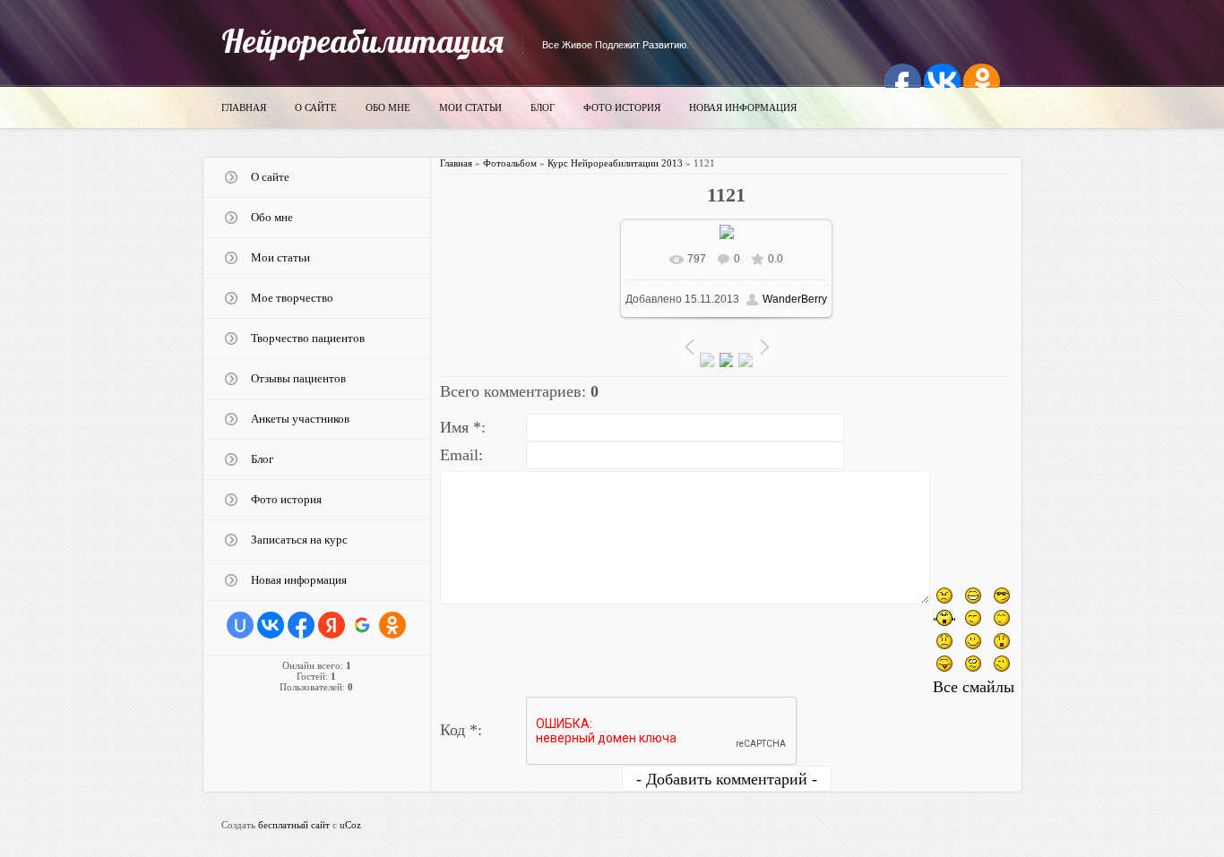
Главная (243, 107)
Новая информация (743, 107)
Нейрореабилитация (362, 41)
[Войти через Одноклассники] (392, 625)
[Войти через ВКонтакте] (270, 625)
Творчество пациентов (308, 338)
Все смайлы (973, 687)
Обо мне (388, 107)
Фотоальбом (510, 163)
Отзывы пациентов (298, 378)
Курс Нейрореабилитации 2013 (615, 163)
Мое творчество (292, 297)
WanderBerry (795, 299)
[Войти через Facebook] (301, 625)
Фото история (621, 107)
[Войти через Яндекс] (331, 625)
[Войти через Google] (362, 625)
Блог (542, 107)
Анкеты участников (300, 418)
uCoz (350, 824)
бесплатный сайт (294, 824)
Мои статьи (470, 107)
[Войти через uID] (240, 625)
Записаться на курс (299, 539)
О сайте (316, 107)
